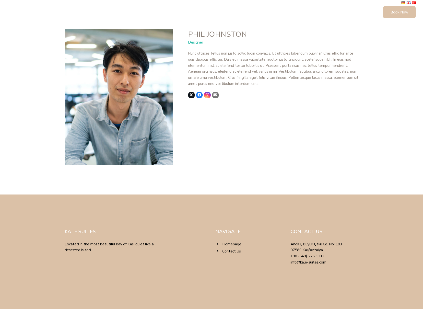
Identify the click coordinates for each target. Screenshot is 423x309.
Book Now (399, 12)
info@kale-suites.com (308, 262)
